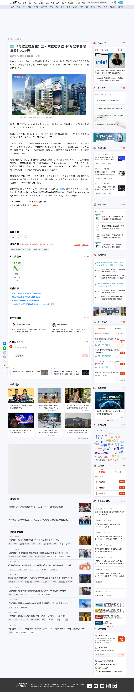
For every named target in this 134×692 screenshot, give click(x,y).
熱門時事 (44, 7)
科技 (29, 7)
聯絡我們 (64, 684)
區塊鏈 (75, 7)
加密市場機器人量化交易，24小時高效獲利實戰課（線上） (113, 227)
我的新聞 (113, 7)
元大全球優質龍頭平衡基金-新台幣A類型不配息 (107, 351)
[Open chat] (4, 375)
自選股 (120, 7)
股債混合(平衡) (106, 356)
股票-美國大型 (106, 345)
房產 (81, 7)
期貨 (68, 7)
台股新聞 (18, 39)
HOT (103, 216)
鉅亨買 (70, 3)
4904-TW (19, 61)
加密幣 (64, 3)
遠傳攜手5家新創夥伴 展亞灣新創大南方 (25, 300)
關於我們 (33, 684)
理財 (86, 7)
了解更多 (85, 256)
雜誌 (105, 7)
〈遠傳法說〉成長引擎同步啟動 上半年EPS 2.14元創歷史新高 (32, 304)
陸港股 (41, 3)
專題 (99, 7)
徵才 (70, 684)
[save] (4, 370)
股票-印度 (105, 376)
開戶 (122, 342)
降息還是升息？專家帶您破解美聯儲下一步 (29, 201)
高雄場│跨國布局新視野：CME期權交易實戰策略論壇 (113, 236)
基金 (47, 3)
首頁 (19, 3)
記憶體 (103, 481)
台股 (29, 3)
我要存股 (85, 244)
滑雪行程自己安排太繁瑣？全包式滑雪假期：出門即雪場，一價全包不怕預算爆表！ (49, 431)
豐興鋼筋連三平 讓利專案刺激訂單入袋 (26, 371)
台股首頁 (77, 244)
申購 (122, 353)
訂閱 (83, 3)
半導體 (103, 493)
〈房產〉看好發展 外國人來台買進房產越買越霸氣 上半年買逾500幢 (77, 431)
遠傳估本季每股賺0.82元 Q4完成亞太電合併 (26, 293)
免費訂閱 (121, 655)
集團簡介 (40, 684)
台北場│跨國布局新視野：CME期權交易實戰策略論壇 (113, 217)
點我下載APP (33, 205)
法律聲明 (82, 684)
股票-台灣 (105, 367)
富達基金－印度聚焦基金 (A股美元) (107, 372)
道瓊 (62, 188)
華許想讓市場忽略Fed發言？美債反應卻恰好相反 (20, 431)
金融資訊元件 (56, 684)
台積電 (103, 487)
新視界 (93, 7)
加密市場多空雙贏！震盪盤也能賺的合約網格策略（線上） (113, 245)
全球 (57, 3)
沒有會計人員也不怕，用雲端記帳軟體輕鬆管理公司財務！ (78, 406)
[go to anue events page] (112, 2)
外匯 (52, 3)
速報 (51, 7)
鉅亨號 (77, 3)
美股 (35, 3)
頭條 (12, 7)
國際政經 (105, 154)
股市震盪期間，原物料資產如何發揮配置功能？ (21, 406)
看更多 (86, 317)
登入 (118, 2)
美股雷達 (106, 168)
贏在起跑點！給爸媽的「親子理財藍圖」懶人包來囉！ (38, 244)
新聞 (24, 3)
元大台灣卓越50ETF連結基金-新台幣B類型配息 (107, 362)
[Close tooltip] (21, 375)
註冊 (121, 2)
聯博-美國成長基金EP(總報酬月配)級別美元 (107, 340)
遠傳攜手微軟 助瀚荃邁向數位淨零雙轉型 (25, 297)
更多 (122, 50)
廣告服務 (47, 684)
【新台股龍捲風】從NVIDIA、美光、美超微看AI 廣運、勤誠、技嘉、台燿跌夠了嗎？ (66, 372)
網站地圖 (75, 684)
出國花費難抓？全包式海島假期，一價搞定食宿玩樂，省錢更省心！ (49, 406)
